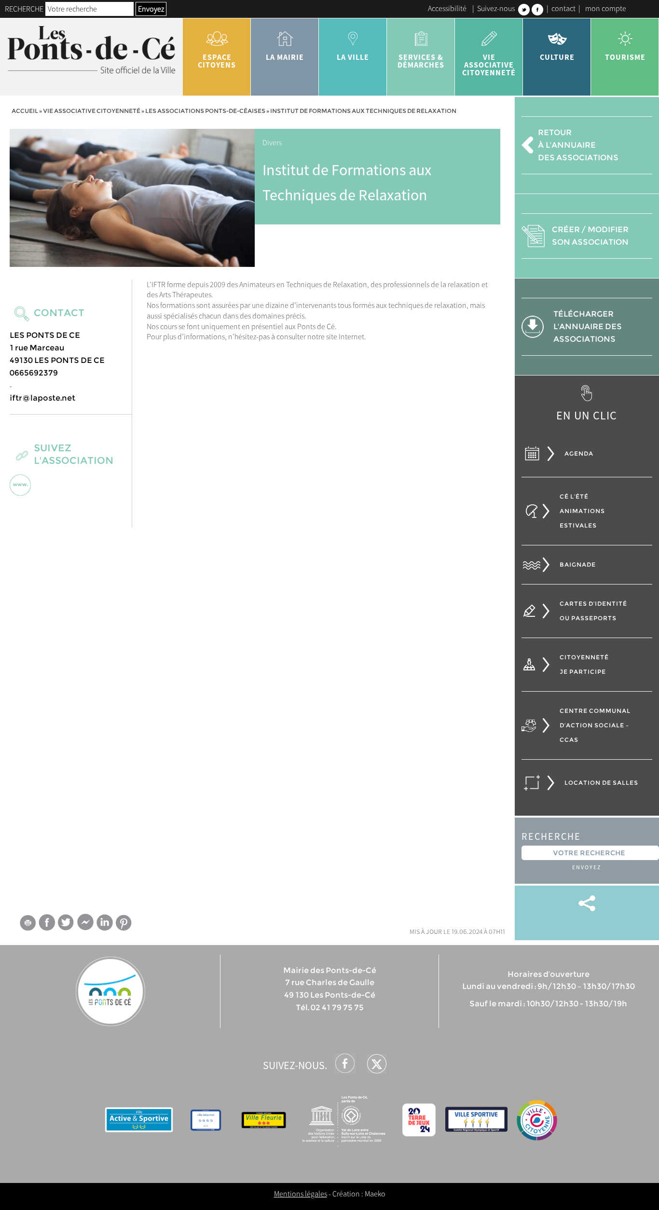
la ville (353, 57)
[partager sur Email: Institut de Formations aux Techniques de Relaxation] (27, 924)
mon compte (605, 8)
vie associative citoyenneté (489, 64)
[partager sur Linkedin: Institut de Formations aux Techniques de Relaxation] (104, 922)
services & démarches (421, 61)
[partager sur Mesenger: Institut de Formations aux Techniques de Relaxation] (85, 924)
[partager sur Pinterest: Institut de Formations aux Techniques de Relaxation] (124, 923)
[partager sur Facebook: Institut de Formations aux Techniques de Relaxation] (47, 922)
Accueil (25, 110)
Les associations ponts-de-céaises (205, 110)
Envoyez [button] (151, 9)
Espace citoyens (217, 61)
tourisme (625, 57)
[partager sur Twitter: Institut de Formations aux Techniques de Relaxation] (66, 922)
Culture (557, 57)
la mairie (285, 57)
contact (563, 8)
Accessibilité (447, 8)
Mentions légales (300, 1193)
